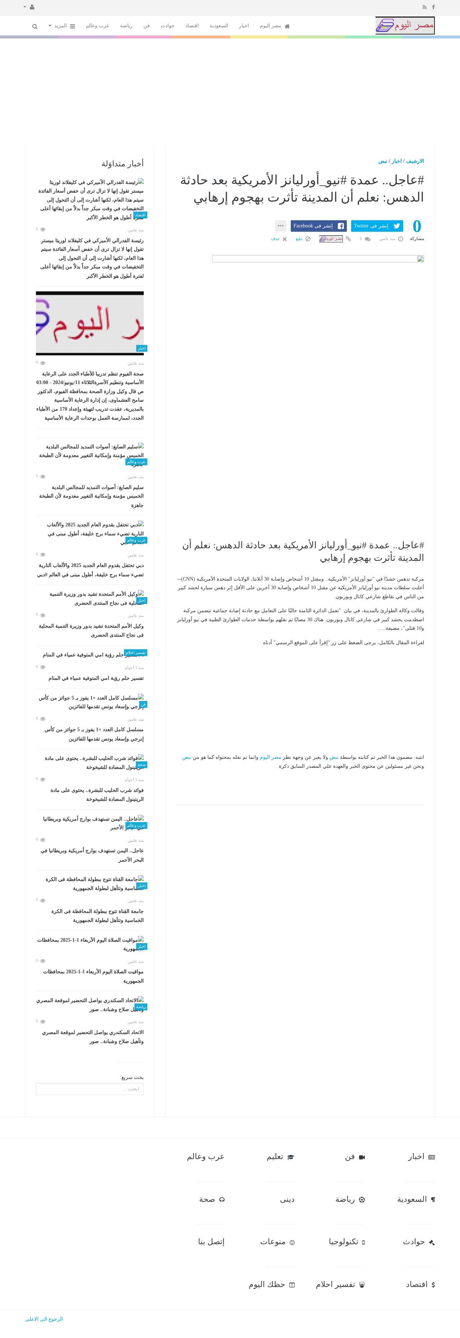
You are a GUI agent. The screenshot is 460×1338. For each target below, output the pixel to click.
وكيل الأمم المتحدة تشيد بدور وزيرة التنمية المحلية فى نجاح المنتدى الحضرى (91, 630)
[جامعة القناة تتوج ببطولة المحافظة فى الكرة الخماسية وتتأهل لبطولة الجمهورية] (90, 884)
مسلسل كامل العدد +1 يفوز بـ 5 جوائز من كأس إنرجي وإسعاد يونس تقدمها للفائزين (94, 734)
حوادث (168, 25)
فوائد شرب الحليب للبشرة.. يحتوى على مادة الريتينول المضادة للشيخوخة (97, 795)
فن (146, 25)
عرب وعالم (97, 25)
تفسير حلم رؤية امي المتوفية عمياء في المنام (96, 678)
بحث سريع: (132, 1077)
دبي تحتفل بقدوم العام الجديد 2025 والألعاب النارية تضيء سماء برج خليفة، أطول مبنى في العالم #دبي (90, 570)
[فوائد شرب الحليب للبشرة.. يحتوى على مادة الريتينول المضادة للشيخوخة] (90, 763)
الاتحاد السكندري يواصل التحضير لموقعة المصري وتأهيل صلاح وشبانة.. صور (93, 1037)
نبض (382, 161)
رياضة (126, 25)
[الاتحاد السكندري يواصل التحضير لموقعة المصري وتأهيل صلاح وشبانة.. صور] (90, 1005)
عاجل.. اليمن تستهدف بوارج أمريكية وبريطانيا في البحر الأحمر (92, 855)
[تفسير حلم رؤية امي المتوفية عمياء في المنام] (90, 655)
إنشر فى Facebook (313, 226)
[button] (28, 6)
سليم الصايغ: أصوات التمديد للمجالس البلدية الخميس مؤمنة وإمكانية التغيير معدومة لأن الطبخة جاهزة (91, 496)
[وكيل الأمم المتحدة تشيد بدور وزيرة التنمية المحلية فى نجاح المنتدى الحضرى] (90, 599)
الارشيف (415, 161)
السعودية (219, 25)
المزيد (61, 25)
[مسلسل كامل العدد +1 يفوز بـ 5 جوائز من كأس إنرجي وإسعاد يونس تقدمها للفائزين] (90, 702)
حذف (276, 238)
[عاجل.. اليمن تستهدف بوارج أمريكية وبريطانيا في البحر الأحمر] (90, 823)
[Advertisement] (230, 92)
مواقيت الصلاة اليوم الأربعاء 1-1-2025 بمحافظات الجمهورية (93, 976)
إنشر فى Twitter (371, 226)
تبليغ (300, 238)
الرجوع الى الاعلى (44, 1319)
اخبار (244, 25)
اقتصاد (192, 25)
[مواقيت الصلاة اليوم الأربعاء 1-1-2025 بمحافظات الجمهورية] (90, 945)
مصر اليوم (271, 25)
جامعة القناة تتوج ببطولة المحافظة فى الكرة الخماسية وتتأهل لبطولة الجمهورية (97, 916)
